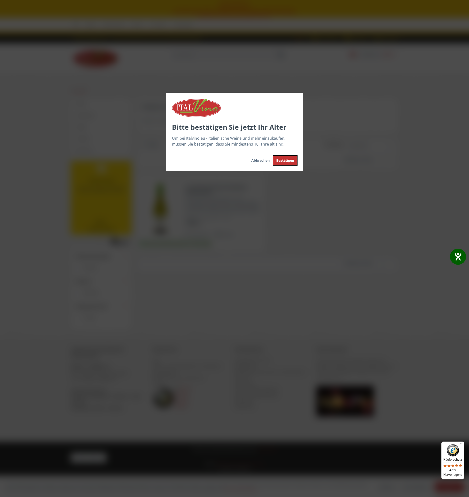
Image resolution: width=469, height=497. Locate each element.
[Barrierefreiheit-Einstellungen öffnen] (458, 257)
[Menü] (461, 444)
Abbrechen (260, 160)
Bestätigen (285, 160)
